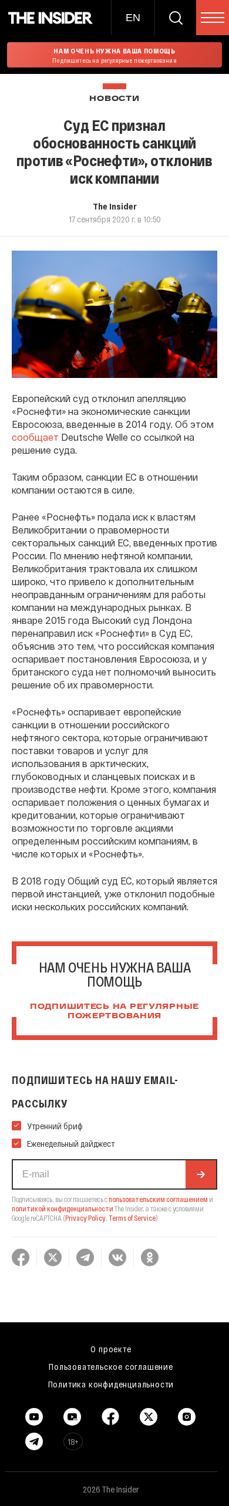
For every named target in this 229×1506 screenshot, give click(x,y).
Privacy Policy (85, 1218)
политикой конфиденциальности (62, 1208)
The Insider (115, 206)
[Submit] (201, 1174)
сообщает (35, 437)
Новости (114, 99)
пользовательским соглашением (158, 1199)
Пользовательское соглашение (111, 1366)
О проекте (110, 1348)
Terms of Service (132, 1218)
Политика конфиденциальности (111, 1384)
